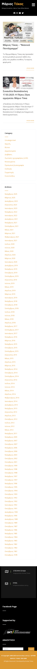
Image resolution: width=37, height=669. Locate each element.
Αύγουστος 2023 (11, 205)
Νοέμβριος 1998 (11, 469)
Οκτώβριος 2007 (11, 444)
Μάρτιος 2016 (10, 340)
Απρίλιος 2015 (10, 362)
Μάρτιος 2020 (10, 258)
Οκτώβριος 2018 (11, 305)
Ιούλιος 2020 (9, 244)
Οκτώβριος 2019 (11, 273)
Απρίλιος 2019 (10, 290)
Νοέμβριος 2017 (11, 326)
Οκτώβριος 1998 (11, 473)
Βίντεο (7, 147)
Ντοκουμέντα (10, 162)
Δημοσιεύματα (10, 151)
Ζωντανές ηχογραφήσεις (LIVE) (16, 158)
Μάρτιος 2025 (10, 198)
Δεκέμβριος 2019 (11, 265)
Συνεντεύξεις (10, 176)
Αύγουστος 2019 (11, 280)
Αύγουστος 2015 (11, 355)
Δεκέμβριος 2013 (11, 405)
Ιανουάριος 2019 (11, 298)
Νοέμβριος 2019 (11, 269)
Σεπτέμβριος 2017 (11, 330)
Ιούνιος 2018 (9, 315)
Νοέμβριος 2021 (11, 223)
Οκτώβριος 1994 (11, 491)
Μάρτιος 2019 (10, 294)
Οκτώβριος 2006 (11, 451)
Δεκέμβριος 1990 (11, 512)
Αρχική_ (8, 144)
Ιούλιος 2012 (9, 423)
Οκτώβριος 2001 (11, 462)
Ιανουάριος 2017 (11, 333)
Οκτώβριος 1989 (11, 523)
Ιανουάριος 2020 (11, 262)
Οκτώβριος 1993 (11, 494)
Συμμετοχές (9, 172)
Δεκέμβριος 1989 (11, 519)
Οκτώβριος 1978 (11, 555)
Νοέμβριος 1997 (11, 476)
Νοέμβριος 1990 (11, 516)
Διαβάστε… (9, 154)
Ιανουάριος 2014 (11, 401)
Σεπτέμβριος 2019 (11, 276)
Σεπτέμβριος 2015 (11, 351)
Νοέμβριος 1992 (11, 498)
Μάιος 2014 (9, 390)
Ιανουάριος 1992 (11, 505)
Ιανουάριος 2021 (11, 240)
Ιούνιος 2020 (9, 248)
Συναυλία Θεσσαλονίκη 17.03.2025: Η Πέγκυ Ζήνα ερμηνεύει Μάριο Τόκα (16, 95)
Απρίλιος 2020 (10, 255)
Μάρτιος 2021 (10, 233)
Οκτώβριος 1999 (11, 466)
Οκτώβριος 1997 (11, 480)
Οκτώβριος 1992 (11, 501)
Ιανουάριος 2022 (11, 215)
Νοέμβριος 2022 (11, 212)
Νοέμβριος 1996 (11, 483)
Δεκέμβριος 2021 (11, 219)
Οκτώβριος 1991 (11, 508)
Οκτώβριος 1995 (11, 487)
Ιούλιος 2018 (9, 312)
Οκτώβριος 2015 (11, 348)
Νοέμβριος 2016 (11, 337)
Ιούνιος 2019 (9, 283)
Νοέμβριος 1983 (11, 541)
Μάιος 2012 (9, 430)
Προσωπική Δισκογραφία (14, 165)
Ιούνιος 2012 (9, 426)
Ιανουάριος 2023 (11, 208)
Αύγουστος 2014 (11, 380)
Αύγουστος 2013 (11, 412)
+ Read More (30, 68)
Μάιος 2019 (9, 287)
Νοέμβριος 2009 (11, 437)
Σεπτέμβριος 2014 (11, 376)
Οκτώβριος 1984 (11, 537)
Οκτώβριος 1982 (11, 548)
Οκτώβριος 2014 (11, 373)
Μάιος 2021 (9, 230)
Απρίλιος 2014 (10, 394)
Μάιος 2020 (9, 251)
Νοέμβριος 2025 (11, 194)
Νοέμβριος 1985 (11, 533)
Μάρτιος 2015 (10, 365)
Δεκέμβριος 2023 (11, 201)
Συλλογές (8, 169)
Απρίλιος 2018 (10, 323)
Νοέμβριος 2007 (11, 441)
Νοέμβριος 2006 (11, 448)
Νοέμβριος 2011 (11, 433)
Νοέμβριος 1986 (11, 530)
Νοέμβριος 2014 (11, 369)
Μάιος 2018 (9, 319)
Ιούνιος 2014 (9, 387)
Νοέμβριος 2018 (11, 301)
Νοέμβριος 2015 (11, 344)
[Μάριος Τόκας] (13, 6)
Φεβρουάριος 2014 (12, 398)
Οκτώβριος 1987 (11, 526)
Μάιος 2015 (9, 358)
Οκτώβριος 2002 (11, 458)
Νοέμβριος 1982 (11, 544)
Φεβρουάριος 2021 (12, 237)
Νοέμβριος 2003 (11, 455)
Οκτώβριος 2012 (11, 419)
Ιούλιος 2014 (9, 383)
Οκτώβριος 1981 (11, 551)
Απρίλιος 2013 (10, 416)
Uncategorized (10, 140)
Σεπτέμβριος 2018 (11, 308)
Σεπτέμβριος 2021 (11, 226)
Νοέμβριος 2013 (11, 408)
